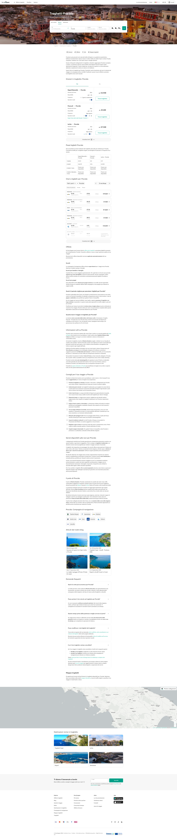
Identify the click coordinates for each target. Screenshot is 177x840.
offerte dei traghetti (89, 250)
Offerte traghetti (20, 2)
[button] (77, 183)
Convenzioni (77, 803)
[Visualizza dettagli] (84, 782)
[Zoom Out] (175, 726)
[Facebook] (111, 822)
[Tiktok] (118, 822)
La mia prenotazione (141, 2)
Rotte (55, 805)
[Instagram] (115, 822)
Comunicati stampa (79, 805)
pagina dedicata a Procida (79, 366)
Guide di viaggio (58, 803)
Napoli (79, 485)
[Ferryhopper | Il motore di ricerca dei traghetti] (6, 2)
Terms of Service (94, 785)
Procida (74, 45)
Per (77, 84)
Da (52, 27)
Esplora (36, 2)
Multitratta (65, 22)
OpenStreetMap (174, 727)
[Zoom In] (175, 723)
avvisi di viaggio (79, 663)
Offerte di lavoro (78, 808)
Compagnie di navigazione (61, 810)
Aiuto (150, 2)
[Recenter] (175, 720)
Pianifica (29, 2)
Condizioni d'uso (67, 833)
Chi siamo (76, 798)
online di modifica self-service (100, 636)
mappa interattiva (86, 678)
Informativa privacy (80, 833)
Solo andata (53, 22)
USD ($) (164, 2)
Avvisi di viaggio (98, 806)
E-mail (93, 779)
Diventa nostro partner (79, 800)
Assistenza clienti (98, 800)
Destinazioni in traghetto (65, 45)
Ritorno (59, 22)
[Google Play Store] (118, 798)
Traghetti (56, 45)
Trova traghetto (102, 98)
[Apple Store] (118, 802)
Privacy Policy (116, 783)
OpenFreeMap (158, 727)
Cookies (73, 833)
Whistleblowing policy (90, 833)
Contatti (96, 803)
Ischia (87, 485)
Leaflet (154, 727)
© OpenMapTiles (164, 727)
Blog (55, 800)
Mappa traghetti (58, 813)
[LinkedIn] (121, 822)
